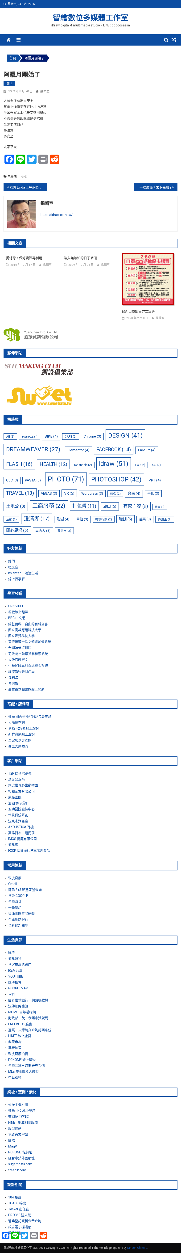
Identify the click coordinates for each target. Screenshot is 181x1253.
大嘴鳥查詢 (16, 722)
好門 (11, 561)
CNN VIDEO (16, 606)
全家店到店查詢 (19, 740)
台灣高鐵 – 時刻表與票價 (26, 1065)
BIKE (51, 436)
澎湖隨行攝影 (18, 803)
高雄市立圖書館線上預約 (26, 689)
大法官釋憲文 (18, 660)
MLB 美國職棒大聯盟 (23, 1071)
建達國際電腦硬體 (21, 913)
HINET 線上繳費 (19, 1036)
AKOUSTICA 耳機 (21, 827)
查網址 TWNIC (18, 1116)
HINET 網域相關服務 (23, 1122)
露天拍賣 (14, 1048)
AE (10, 436)
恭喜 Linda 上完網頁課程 (27, 187)
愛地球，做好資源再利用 (24, 258)
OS (156, 465)
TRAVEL (20, 493)
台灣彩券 (14, 901)
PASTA (33, 480)
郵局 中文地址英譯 (21, 1111)
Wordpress (92, 493)
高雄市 (64, 530)
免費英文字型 (18, 1134)
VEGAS (49, 493)
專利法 (13, 677)
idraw (113, 464)
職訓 (125, 519)
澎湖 (63, 519)
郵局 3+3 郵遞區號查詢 (25, 890)
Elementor (78, 450)
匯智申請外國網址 (21, 1158)
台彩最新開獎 (18, 925)
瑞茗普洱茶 (16, 779)
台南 (134, 493)
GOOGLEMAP (18, 988)
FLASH (19, 464)
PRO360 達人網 (19, 1215)
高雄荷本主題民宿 (21, 833)
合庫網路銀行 (18, 919)
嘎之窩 (13, 567)
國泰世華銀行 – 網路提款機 (28, 1000)
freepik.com (17, 1170)
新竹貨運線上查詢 (21, 734)
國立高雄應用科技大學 (24, 630)
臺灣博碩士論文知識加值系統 (29, 642)
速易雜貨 (14, 959)
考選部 (13, 683)
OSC (12, 480)
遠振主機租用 (18, 1104)
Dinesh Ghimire (137, 1247)
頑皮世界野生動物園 (23, 785)
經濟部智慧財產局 (21, 671)
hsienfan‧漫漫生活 (23, 573)
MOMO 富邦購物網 (22, 1012)
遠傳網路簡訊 (18, 1006)
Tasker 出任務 (18, 1209)
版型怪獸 (14, 1128)
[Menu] (18, 40)
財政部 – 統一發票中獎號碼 (28, 1018)
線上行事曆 (16, 579)
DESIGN (125, 435)
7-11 (11, 994)
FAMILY (147, 450)
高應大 (42, 530)
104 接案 (14, 1197)
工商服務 (48, 505)
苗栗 (145, 519)
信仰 (9, 83)
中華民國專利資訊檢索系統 (28, 665)
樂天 (159, 506)
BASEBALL (29, 436)
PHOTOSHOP (116, 479)
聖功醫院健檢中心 (21, 809)
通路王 (165, 519)
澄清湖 (37, 518)
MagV (12, 1146)
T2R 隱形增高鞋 (20, 773)
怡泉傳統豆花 (18, 815)
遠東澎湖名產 (18, 821)
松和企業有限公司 (21, 791)
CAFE (71, 436)
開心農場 (17, 530)
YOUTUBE (15, 976)
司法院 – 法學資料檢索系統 (28, 654)
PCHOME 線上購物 (22, 1060)
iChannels (83, 465)
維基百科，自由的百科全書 (28, 624)
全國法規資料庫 (19, 648)
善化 (153, 493)
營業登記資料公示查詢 (24, 1221)
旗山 (109, 506)
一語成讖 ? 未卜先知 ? (155, 187)
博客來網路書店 (19, 964)
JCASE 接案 (17, 1203)
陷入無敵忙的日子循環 (80, 258)
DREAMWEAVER (33, 449)
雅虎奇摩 (14, 878)
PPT (154, 480)
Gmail (12, 884)
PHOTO (66, 479)
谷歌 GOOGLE (18, 896)
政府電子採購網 (19, 1227)
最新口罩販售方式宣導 (138, 311)
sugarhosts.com (20, 1164)
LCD (140, 465)
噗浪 (11, 952)
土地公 (15, 506)
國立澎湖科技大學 (21, 636)
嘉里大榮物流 (18, 746)
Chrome (92, 436)
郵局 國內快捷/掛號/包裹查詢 (29, 716)
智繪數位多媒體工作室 (90, 17)
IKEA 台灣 (15, 970)
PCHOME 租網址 (20, 1152)
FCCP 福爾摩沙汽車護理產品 (29, 850)
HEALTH (53, 464)
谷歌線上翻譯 (18, 612)
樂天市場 (14, 1042)
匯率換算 (14, 982)
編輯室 (44, 91)
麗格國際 (14, 797)
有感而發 (135, 506)
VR (69, 493)
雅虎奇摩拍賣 (18, 1054)
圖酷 (11, 1140)
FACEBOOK (113, 449)
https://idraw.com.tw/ (57, 215)
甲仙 (82, 519)
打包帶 (84, 506)
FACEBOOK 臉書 (20, 1024)
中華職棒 (14, 1077)
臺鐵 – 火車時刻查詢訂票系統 (29, 1030)
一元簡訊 (14, 908)
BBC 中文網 (16, 618)
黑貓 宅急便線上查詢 (23, 728)
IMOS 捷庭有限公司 (22, 839)
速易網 (13, 845)
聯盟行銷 (103, 519)
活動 (11, 519)
